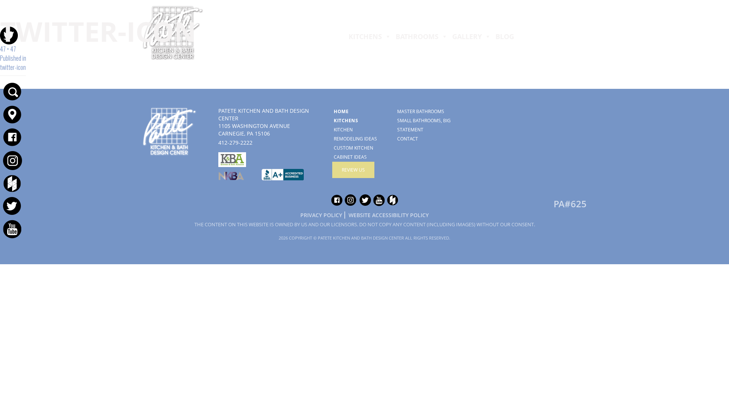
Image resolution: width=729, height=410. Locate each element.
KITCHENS (365, 36)
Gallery (467, 36)
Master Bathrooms (420, 111)
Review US (353, 170)
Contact (407, 139)
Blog (504, 36)
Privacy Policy (321, 215)
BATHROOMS (417, 36)
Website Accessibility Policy (389, 215)
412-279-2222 (364, 9)
